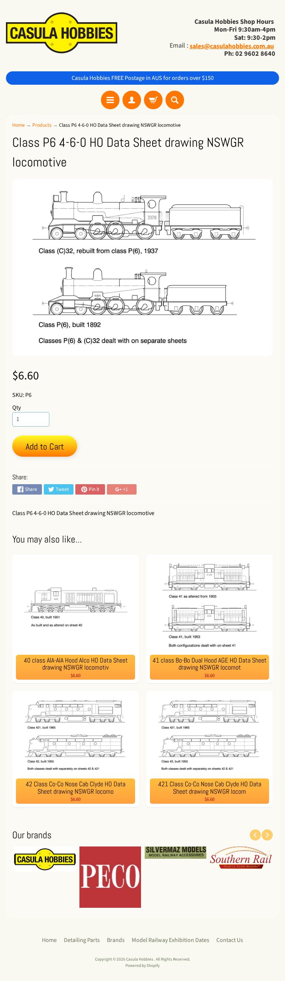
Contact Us (229, 940)
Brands (116, 940)
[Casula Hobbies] (61, 33)
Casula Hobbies (140, 959)
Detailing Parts (82, 940)
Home (18, 125)
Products (42, 125)
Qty (16, 408)
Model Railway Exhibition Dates (170, 940)
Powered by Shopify (142, 965)
